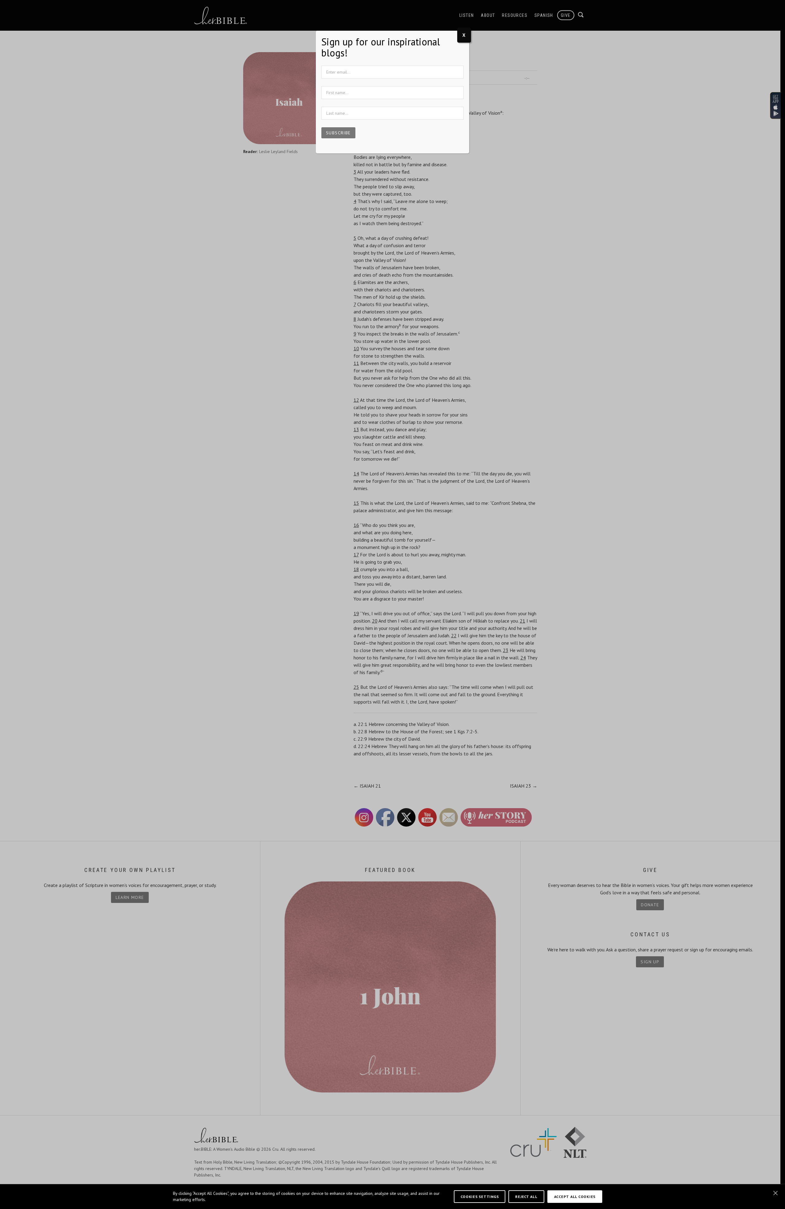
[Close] (775, 1193)
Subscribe (338, 133)
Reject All (526, 1196)
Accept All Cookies (574, 1196)
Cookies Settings (480, 1196)
